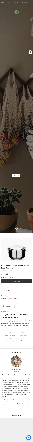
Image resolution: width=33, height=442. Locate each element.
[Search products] (30, 52)
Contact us (24, 2)
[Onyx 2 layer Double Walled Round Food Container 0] (16, 249)
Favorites (23, 335)
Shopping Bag (10, 341)
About (8, 2)
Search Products (10, 335)
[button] (6, 290)
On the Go (9, 270)
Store (2, 270)
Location (15, 2)
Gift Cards (23, 341)
